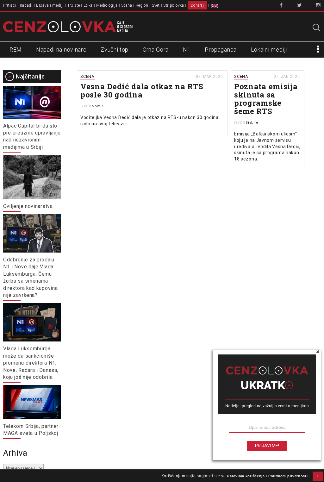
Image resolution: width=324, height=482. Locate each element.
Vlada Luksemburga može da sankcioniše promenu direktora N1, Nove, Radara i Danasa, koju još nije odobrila (30, 363)
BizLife (252, 123)
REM (15, 49)
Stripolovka (173, 5)
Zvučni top (114, 49)
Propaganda (221, 49)
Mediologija (107, 5)
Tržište (73, 5)
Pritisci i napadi (18, 5)
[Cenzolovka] (68, 26)
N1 (186, 49)
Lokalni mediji (269, 49)
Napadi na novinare (61, 49)
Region (142, 5)
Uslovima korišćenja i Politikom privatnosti (267, 476)
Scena (126, 5)
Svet (156, 5)
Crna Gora (156, 49)
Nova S (98, 106)
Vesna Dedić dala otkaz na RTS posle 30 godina (141, 90)
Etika (88, 5)
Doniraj (197, 5)
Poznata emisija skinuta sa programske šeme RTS (266, 98)
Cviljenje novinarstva (28, 206)
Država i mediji (50, 5)
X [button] (317, 476)
